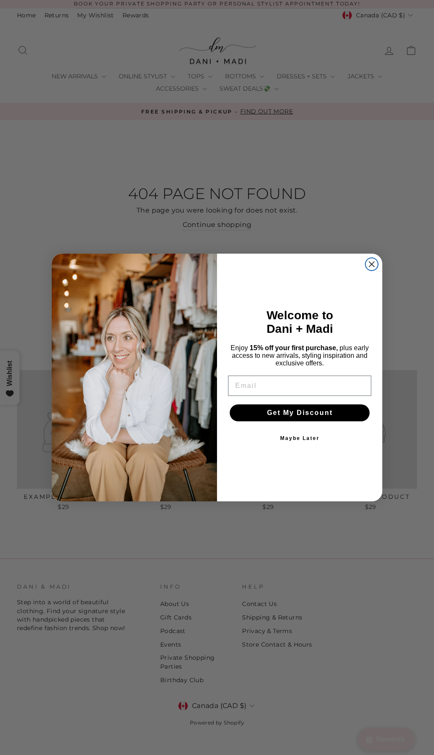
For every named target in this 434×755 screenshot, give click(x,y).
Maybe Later (300, 438)
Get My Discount (300, 412)
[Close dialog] (371, 264)
